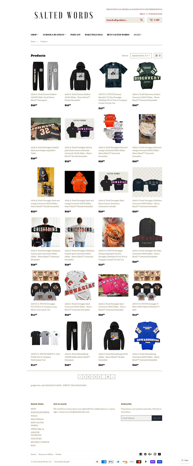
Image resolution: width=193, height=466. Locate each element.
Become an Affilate (46, 454)
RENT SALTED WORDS (118, 34)
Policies (58, 454)
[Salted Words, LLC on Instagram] (155, 454)
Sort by (125, 55)
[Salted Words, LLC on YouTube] (159, 454)
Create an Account (155, 14)
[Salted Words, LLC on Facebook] (140, 454)
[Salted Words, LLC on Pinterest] (145, 454)
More (137, 34)
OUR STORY (36, 439)
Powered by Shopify (62, 462)
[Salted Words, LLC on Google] (150, 454)
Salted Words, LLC (44, 462)
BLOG (33, 445)
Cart (156, 19)
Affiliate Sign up (37, 429)
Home (33, 42)
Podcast (75, 34)
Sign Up (156, 418)
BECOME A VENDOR (40, 442)
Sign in (142, 14)
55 (108, 377)
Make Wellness (94, 34)
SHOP (34, 34)
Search (33, 454)
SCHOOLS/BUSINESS (54, 34)
